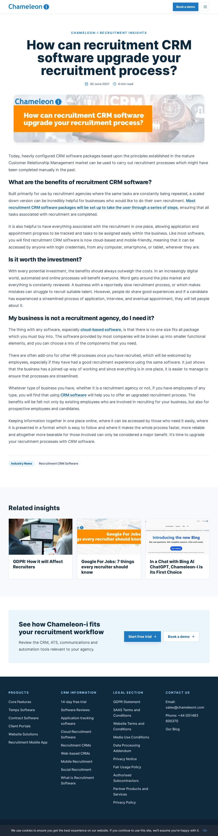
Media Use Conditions (131, 737)
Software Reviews (75, 710)
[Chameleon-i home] (29, 7)
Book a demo (185, 7)
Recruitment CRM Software (58, 463)
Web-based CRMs (75, 753)
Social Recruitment (76, 769)
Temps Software (22, 710)
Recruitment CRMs (76, 745)
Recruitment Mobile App (28, 742)
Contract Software (24, 718)
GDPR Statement (126, 702)
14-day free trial (73, 702)
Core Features (20, 702)
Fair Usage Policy (127, 767)
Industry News (21, 463)
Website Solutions (23, 734)
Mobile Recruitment (76, 761)
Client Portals (20, 726)
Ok (205, 830)
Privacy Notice (125, 759)
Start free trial (140, 636)
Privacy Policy (124, 802)
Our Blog (173, 729)
